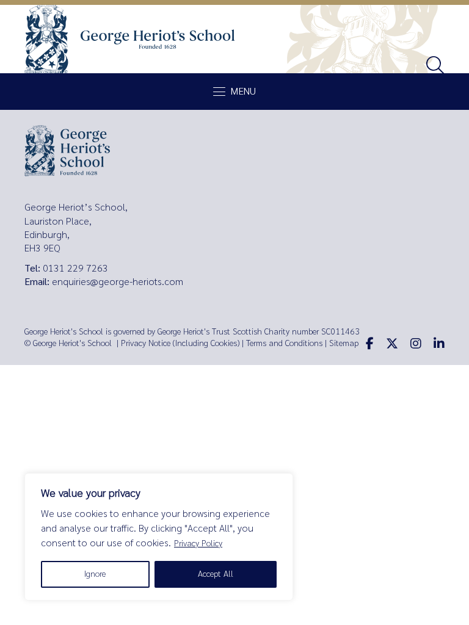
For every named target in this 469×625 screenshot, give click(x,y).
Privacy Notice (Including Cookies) (180, 343)
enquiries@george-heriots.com (117, 282)
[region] (158, 537)
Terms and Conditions (284, 343)
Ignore (95, 574)
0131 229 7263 (75, 268)
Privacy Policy (198, 543)
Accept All (215, 574)
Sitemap (343, 343)
